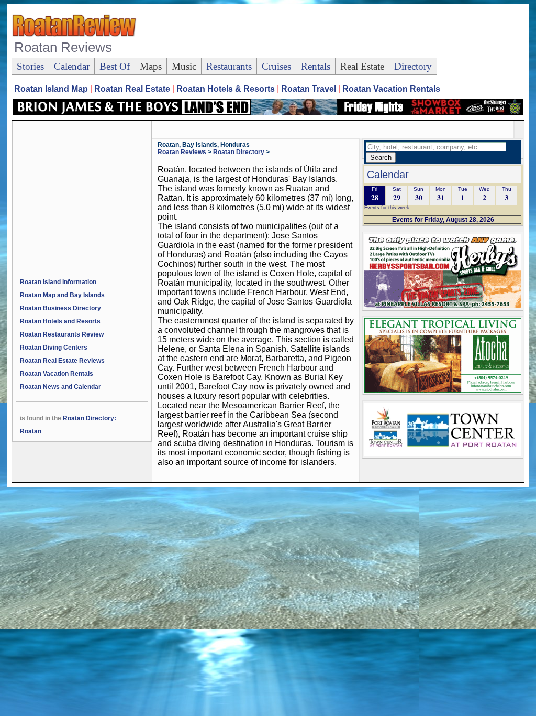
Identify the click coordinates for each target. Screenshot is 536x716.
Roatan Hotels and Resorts (60, 321)
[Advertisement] (332, 32)
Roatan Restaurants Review (62, 334)
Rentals (315, 66)
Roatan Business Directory (60, 308)
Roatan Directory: (89, 418)
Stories (30, 66)
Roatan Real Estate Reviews (62, 360)
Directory (413, 66)
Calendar (72, 66)
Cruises (276, 66)
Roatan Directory (238, 152)
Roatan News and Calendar (60, 386)
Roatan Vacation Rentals (56, 373)
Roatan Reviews (182, 152)
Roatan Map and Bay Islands (62, 295)
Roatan (30, 431)
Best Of (114, 66)
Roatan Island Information (58, 282)
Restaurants (229, 66)
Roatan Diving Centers (53, 347)
